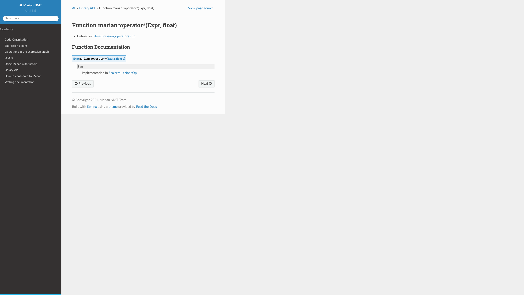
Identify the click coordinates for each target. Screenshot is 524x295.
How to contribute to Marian (23, 76)
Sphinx (92, 106)
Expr (76, 58)
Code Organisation (16, 39)
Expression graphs (16, 45)
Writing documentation (19, 82)
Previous (84, 83)
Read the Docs (146, 106)
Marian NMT (32, 5)
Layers (9, 57)
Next (205, 83)
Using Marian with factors (21, 64)
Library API (11, 69)
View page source (200, 8)
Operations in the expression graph (27, 51)
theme (112, 106)
